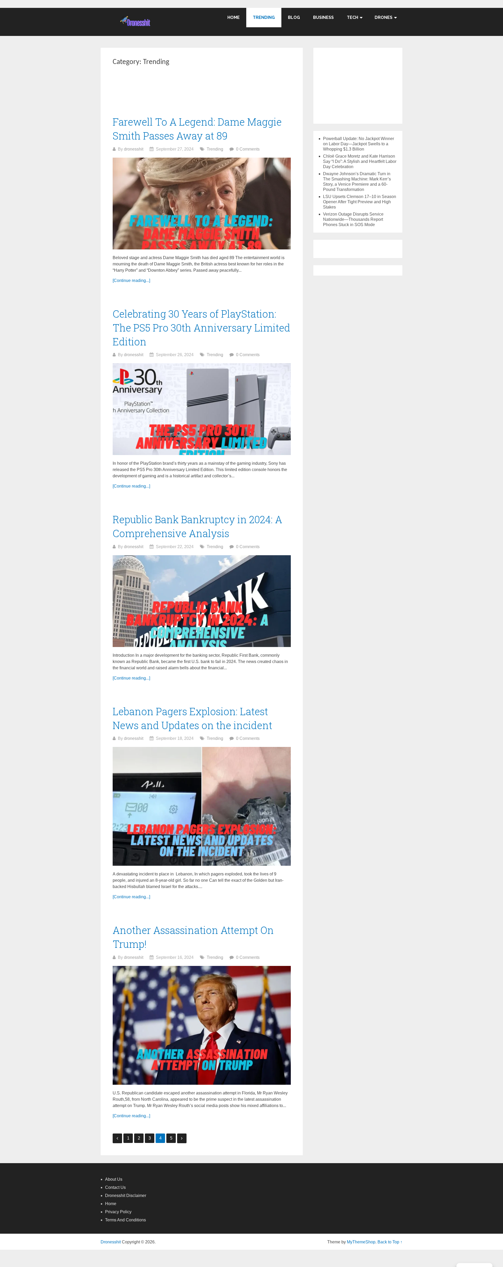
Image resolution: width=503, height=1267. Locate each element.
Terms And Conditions (125, 1220)
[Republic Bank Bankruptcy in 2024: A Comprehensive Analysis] (202, 601)
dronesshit (133, 149)
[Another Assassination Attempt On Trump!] (202, 1025)
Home (233, 17)
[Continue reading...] (131, 280)
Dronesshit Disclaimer (125, 1195)
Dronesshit (111, 1242)
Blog (294, 17)
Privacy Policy (118, 1212)
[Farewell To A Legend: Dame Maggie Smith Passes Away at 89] (202, 203)
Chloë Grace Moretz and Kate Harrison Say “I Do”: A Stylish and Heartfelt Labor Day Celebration (359, 161)
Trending (264, 17)
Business (323, 17)
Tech (352, 17)
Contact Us (115, 1187)
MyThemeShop (361, 1242)
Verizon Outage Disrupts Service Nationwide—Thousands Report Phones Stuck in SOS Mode (353, 219)
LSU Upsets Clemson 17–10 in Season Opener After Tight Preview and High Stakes (359, 201)
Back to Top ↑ (390, 1242)
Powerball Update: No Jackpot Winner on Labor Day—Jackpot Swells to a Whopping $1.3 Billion (358, 143)
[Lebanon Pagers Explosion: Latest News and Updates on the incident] (202, 806)
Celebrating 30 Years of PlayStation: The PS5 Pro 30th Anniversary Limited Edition (201, 327)
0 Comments (248, 149)
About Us (113, 1179)
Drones (383, 17)
